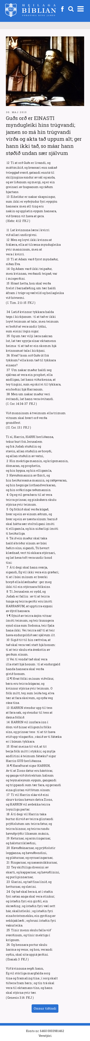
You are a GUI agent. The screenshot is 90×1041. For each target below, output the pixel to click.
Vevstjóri (45, 1036)
